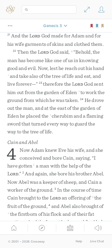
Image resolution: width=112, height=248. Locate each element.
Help (79, 241)
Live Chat (97, 241)
